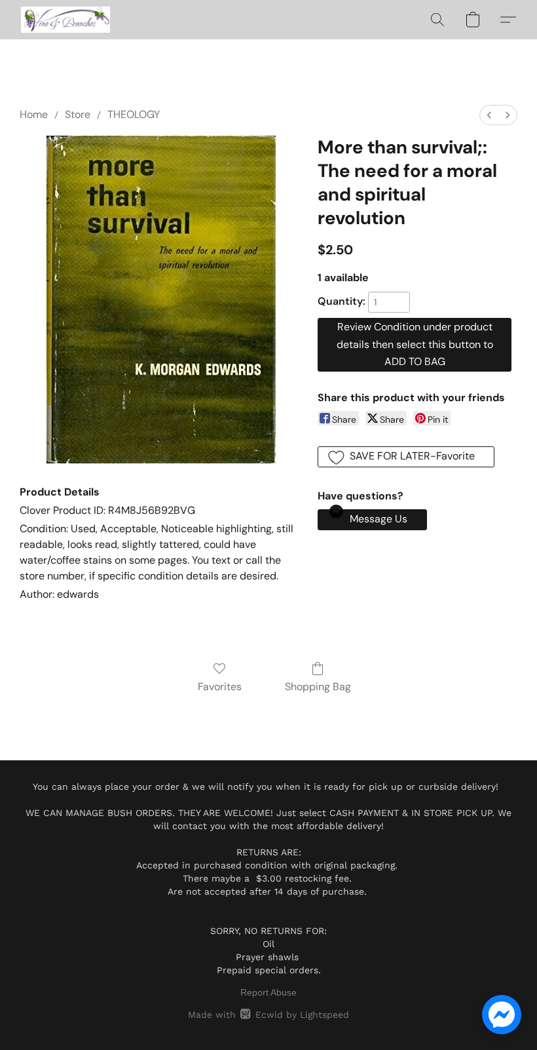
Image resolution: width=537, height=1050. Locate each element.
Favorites (220, 686)
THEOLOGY (133, 114)
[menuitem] (489, 115)
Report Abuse (268, 992)
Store (77, 114)
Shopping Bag (318, 686)
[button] (65, 20)
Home (34, 114)
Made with (268, 1014)
